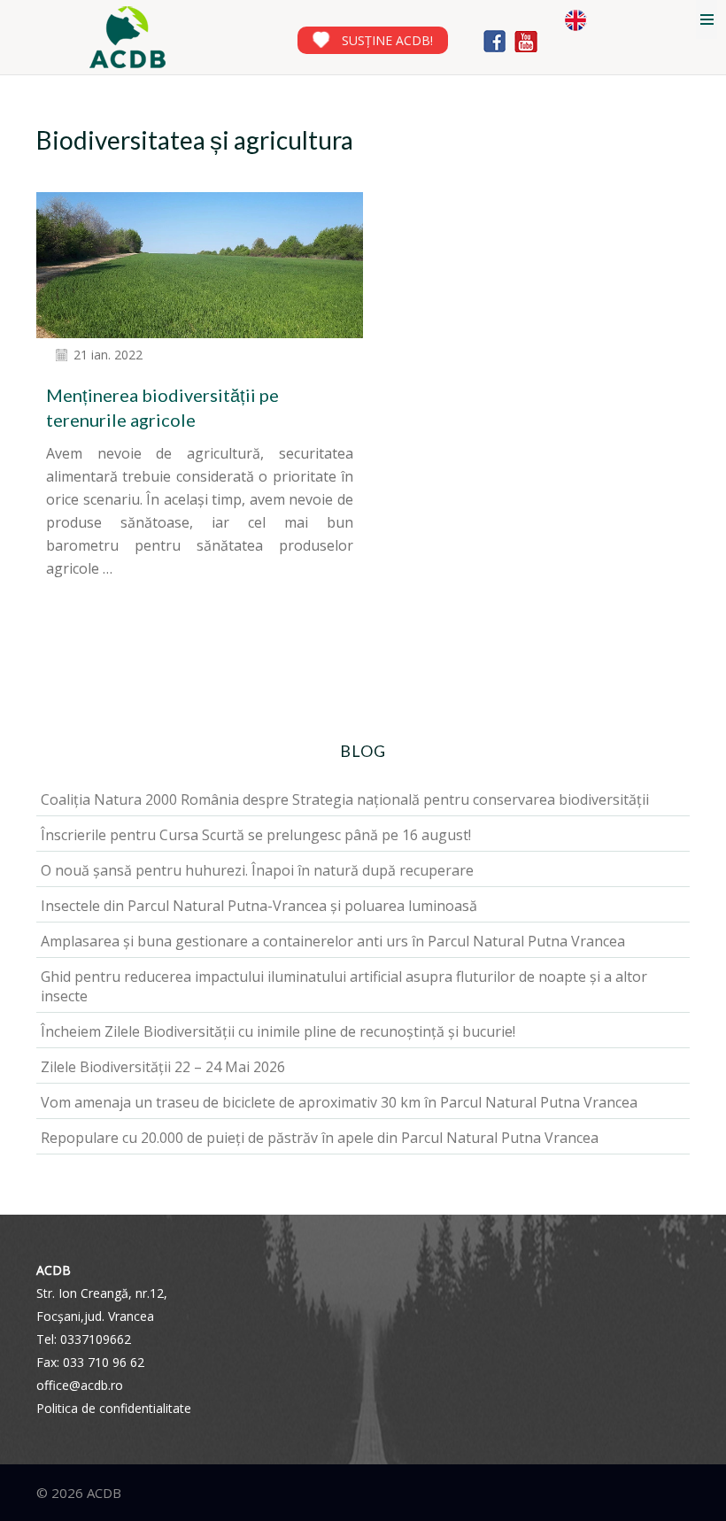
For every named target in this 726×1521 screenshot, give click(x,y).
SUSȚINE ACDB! (387, 40)
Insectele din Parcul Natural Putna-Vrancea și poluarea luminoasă (259, 905)
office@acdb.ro (79, 1385)
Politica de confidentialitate (113, 1408)
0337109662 (95, 1339)
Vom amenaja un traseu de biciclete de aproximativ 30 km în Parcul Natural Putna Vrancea (339, 1102)
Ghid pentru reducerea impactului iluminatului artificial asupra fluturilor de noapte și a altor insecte (344, 986)
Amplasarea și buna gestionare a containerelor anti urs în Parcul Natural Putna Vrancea (333, 941)
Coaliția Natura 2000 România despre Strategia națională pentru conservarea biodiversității (345, 799)
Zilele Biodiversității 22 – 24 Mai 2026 (163, 1067)
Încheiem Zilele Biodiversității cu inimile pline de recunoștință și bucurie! (278, 1031)
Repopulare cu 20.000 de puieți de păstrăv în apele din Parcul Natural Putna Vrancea (320, 1137)
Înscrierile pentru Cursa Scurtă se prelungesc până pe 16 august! (256, 835)
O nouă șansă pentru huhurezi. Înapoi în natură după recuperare (257, 870)
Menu (706, 19)
